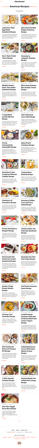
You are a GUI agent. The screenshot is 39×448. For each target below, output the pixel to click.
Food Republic (22, 437)
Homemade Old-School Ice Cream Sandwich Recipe (9, 259)
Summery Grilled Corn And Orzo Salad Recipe (28, 202)
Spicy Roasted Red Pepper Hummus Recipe (28, 30)
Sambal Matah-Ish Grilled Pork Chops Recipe (28, 380)
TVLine (13, 437)
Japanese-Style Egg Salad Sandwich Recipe (9, 30)
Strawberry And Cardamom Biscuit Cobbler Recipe (9, 174)
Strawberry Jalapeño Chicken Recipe (28, 58)
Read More (4, 40)
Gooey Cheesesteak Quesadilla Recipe (9, 145)
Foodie (17, 437)
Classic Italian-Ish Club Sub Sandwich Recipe (29, 231)
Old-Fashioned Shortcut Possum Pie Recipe (9, 349)
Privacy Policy (24, 430)
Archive (17, 430)
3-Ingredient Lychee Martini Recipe (8, 117)
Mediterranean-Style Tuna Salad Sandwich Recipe (9, 87)
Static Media (12, 432)
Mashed (28, 437)
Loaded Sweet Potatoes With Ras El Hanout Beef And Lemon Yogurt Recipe (29, 318)
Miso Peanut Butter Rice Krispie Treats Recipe (28, 87)
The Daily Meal (17, 438)
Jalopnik (9, 437)
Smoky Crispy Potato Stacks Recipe (7, 288)
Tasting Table (33, 437)
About (13, 430)
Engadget (5, 437)
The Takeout (23, 438)
